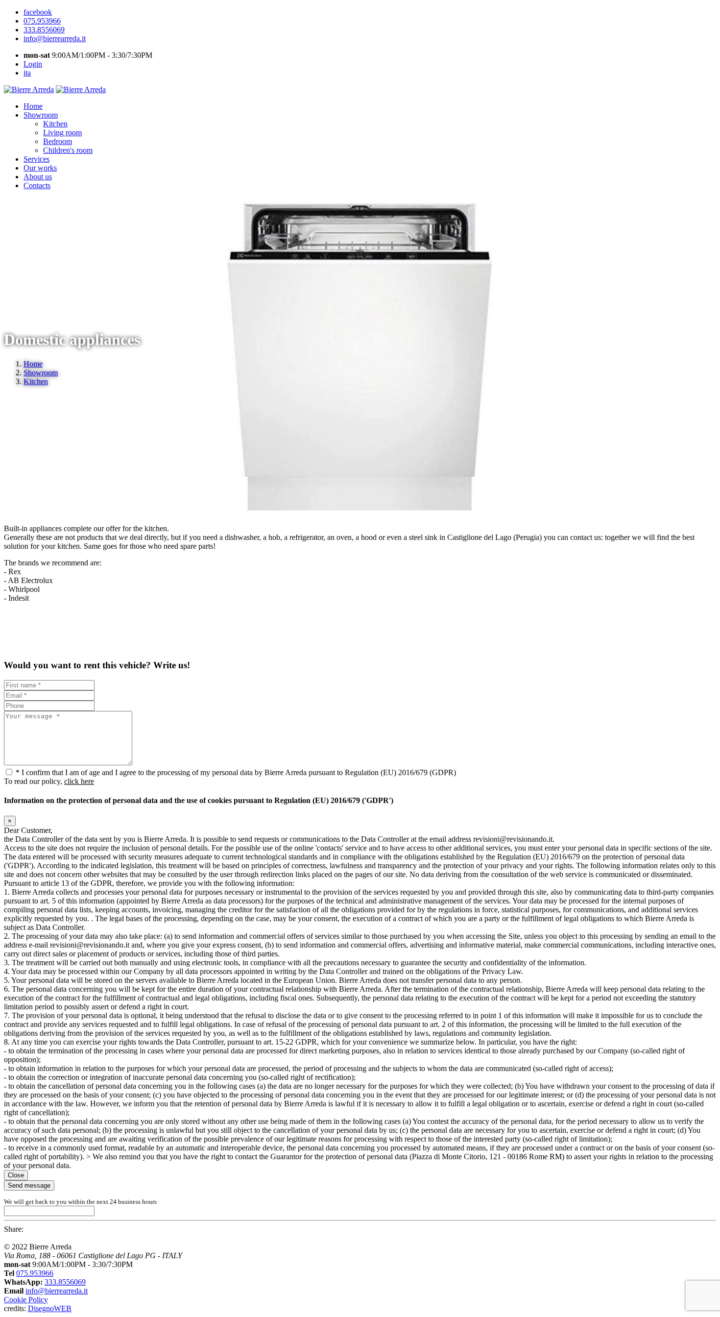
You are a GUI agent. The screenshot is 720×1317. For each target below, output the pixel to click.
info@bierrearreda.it (56, 1291)
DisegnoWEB (50, 1308)
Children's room (68, 150)
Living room (62, 132)
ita (27, 73)
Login (33, 64)
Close (16, 1175)
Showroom (41, 372)
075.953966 (34, 1273)
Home (33, 364)
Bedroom (57, 141)
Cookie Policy (26, 1299)
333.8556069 (65, 1282)
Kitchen (55, 124)
